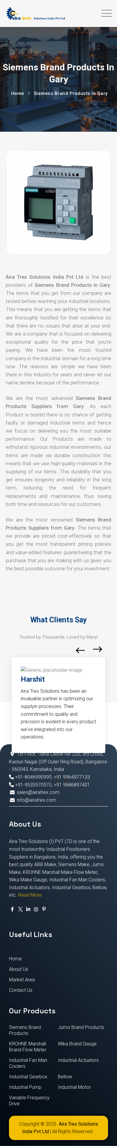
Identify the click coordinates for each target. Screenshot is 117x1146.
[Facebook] (12, 909)
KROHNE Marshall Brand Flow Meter (27, 1047)
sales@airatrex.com (38, 792)
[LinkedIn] (28, 909)
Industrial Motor (74, 1087)
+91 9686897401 (72, 785)
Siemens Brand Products (25, 1030)
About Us (18, 969)
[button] (51, 781)
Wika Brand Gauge (77, 1044)
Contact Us (20, 990)
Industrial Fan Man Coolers (28, 1063)
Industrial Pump (25, 1087)
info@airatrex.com (36, 800)
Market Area (22, 980)
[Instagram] (36, 909)
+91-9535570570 (33, 785)
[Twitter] (20, 909)
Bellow (65, 1077)
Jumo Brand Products (81, 1027)
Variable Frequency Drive (29, 1100)
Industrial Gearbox (28, 1077)
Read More (30, 895)
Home (15, 959)
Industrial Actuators (78, 1060)
